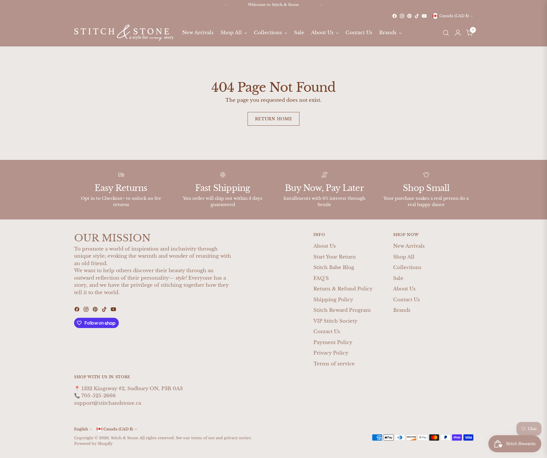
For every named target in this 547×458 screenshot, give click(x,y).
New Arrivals (409, 246)
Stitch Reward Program (342, 310)
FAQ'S (321, 278)
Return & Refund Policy (343, 289)
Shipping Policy (333, 300)
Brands (402, 310)
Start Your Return (334, 257)
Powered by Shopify (93, 443)
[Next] (321, 5)
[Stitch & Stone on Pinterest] (409, 16)
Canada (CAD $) (454, 16)
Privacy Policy (330, 353)
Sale (398, 278)
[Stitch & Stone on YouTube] (424, 16)
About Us (324, 246)
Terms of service (334, 364)
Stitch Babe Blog (333, 267)
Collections (407, 267)
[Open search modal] (446, 32)
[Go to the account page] (458, 32)
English (81, 429)
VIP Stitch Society (335, 321)
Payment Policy (332, 342)
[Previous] (226, 5)
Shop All (404, 257)
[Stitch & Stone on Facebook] (394, 16)
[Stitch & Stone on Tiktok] (416, 16)
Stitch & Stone (124, 437)
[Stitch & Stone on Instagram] (402, 16)
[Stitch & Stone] (124, 33)
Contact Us (326, 332)
